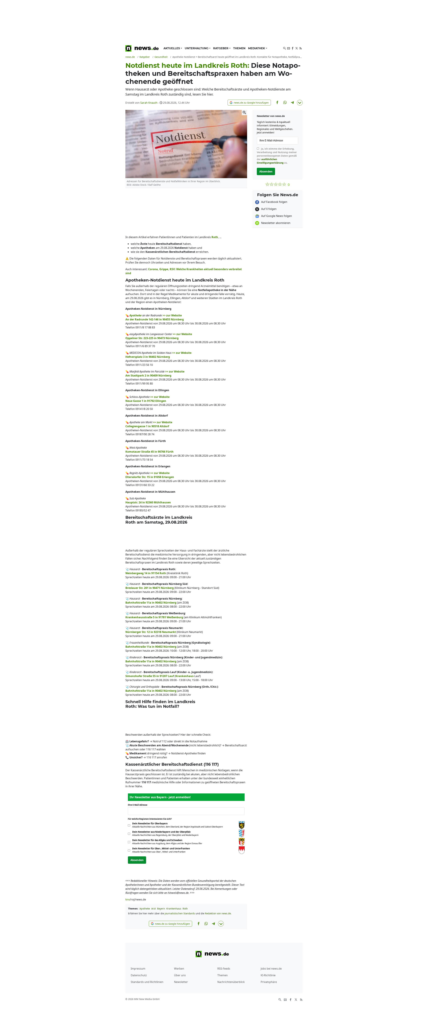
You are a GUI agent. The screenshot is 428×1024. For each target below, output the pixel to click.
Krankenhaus (173, 908)
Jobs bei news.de (271, 968)
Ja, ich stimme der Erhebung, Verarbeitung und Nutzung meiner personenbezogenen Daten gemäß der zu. (277, 155)
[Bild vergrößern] (244, 112)
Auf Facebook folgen (273, 202)
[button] (249, 103)
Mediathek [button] (257, 48)
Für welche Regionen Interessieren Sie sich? (151, 818)
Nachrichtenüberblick (231, 982)
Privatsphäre (269, 982)
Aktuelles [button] (172, 48)
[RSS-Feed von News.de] (301, 48)
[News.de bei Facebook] (293, 48)
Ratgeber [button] (221, 48)
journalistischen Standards (180, 913)
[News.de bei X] (297, 48)
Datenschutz (139, 975)
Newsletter (181, 982)
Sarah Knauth (148, 103)
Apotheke (144, 908)
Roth (185, 908)
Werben (179, 968)
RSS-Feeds (223, 968)
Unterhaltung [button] (197, 48)
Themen (239, 48)
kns (127, 899)
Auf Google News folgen (276, 216)
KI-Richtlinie (268, 975)
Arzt (153, 908)
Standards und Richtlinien (147, 982)
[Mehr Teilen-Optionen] (300, 103)
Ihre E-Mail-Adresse (138, 804)
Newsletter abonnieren (275, 223)
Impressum (138, 968)
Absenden (137, 860)
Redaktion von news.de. (218, 913)
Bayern (161, 908)
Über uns (180, 975)
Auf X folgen (268, 209)
